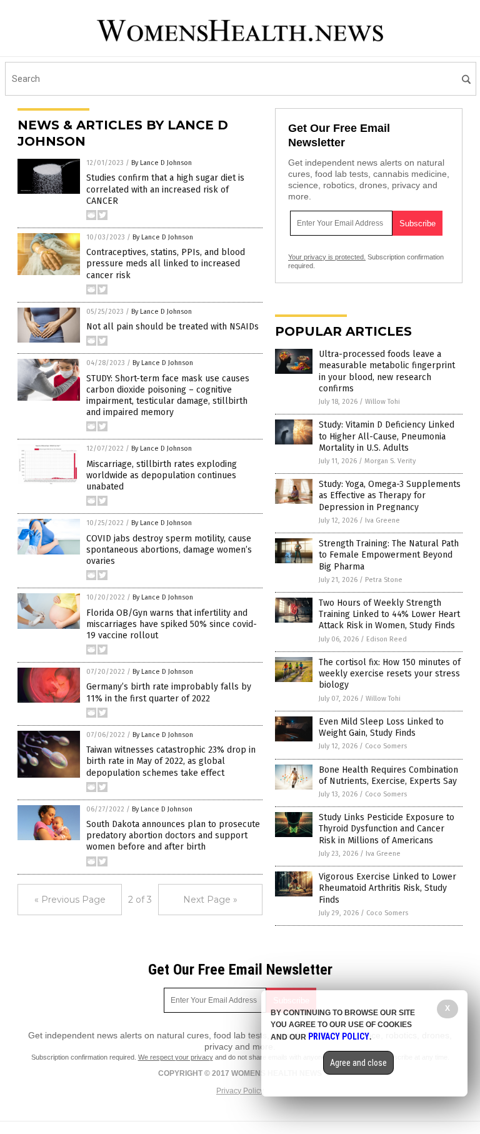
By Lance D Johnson (161, 163)
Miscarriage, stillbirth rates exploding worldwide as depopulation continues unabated (161, 475)
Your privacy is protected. (327, 257)
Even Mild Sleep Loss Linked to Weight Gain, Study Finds (381, 727)
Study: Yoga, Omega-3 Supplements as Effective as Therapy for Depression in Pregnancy (390, 495)
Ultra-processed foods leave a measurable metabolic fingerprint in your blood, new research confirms (387, 371)
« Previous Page (70, 899)
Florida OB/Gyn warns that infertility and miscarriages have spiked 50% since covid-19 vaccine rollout (171, 624)
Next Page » (210, 899)
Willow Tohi (382, 402)
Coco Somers (386, 746)
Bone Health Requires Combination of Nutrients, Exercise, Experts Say (388, 775)
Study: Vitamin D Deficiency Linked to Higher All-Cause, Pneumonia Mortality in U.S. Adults (386, 436)
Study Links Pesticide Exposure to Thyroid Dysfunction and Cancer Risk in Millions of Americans (386, 828)
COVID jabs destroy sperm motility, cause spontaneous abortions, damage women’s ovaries (169, 549)
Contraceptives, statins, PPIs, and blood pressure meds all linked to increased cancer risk (165, 263)
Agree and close (358, 1063)
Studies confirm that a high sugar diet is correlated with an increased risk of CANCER (165, 189)
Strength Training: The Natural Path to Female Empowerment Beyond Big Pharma (389, 554)
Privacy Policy (240, 1090)
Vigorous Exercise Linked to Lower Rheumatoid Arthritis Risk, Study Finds (387, 888)
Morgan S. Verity (390, 461)
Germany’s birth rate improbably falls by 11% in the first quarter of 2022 (168, 692)
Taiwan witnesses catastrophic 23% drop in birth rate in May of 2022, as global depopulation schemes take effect (171, 761)
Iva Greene (382, 520)
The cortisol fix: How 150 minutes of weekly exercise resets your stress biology (390, 673)
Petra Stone (383, 580)
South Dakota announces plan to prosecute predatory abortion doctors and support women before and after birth (173, 835)
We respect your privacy (175, 1057)
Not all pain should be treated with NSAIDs (172, 326)
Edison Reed (386, 639)
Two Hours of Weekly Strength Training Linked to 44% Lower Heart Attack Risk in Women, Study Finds (389, 614)
